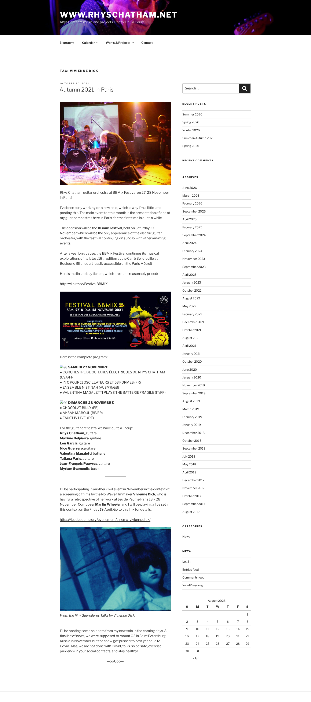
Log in (186, 561)
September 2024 (194, 235)
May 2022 (189, 306)
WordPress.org (192, 585)
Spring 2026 (190, 122)
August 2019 (191, 401)
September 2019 (193, 393)
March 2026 (190, 195)
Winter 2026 (191, 130)
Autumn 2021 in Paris (86, 89)
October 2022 (191, 290)
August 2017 (191, 512)
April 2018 (189, 472)
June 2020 (189, 369)
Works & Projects (118, 42)
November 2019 (193, 385)
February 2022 (192, 314)
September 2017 (193, 504)
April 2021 (189, 345)
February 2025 (192, 227)
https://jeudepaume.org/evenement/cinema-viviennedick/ (105, 520)
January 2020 (191, 377)
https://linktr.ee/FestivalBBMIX (84, 284)
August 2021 (191, 338)
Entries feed (190, 569)
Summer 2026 (192, 114)
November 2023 (193, 259)
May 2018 (189, 464)
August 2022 (191, 298)
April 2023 (189, 274)
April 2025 (189, 219)
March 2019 (190, 409)
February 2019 (192, 417)
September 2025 (194, 211)
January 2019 (191, 424)
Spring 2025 (190, 146)
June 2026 (189, 187)
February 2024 (192, 251)
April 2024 (189, 243)
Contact (147, 42)
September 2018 (193, 448)
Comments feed (193, 577)
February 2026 (192, 203)
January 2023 (191, 282)
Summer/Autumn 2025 (198, 138)
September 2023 (194, 267)
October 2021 (191, 330)
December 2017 (193, 480)
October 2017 (191, 496)
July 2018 (188, 456)
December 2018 (193, 433)
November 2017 (193, 488)
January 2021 (191, 353)
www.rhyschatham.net (119, 14)
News (186, 536)
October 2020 (192, 361)
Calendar (88, 42)
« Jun (196, 658)
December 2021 (193, 322)
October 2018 (191, 440)
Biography (66, 42)
